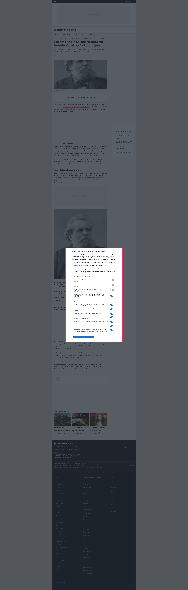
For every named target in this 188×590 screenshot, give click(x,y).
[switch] (112, 280)
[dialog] (94, 295)
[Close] (119, 251)
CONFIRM (83, 337)
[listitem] (94, 276)
